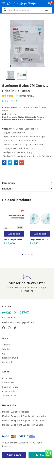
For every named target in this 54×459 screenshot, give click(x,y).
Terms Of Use (9, 395)
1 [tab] (22, 254)
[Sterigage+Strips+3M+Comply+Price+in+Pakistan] (10, 162)
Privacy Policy (9, 391)
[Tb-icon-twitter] (15, 327)
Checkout (7, 362)
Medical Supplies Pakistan (16, 412)
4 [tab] (32, 254)
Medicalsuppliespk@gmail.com (18, 322)
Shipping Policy (10, 387)
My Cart (6, 353)
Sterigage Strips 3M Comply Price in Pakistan (27, 156)
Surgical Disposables (14, 132)
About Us (7, 378)
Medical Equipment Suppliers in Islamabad (24, 416)
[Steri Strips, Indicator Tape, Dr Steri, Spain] (14, 219)
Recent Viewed (10, 357)
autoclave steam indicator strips (20, 140)
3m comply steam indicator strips (27, 136)
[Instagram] (9, 327)
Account (6, 344)
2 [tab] (25, 254)
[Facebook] (3, 327)
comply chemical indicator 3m (18, 148)
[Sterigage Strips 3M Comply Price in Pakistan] (4, 162)
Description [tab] (8, 183)
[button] (45, 3)
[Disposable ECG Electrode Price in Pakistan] (40, 219)
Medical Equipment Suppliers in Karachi (23, 420)
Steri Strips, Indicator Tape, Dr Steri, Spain (14, 239)
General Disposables (27, 128)
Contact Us (8, 382)
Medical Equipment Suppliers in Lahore (22, 425)
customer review (24, 96)
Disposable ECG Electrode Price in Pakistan (40, 239)
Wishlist (6, 349)
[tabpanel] (14, 230)
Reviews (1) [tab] (8, 188)
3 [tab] (28, 254)
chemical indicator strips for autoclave (23, 144)
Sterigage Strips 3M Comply (17, 152)
